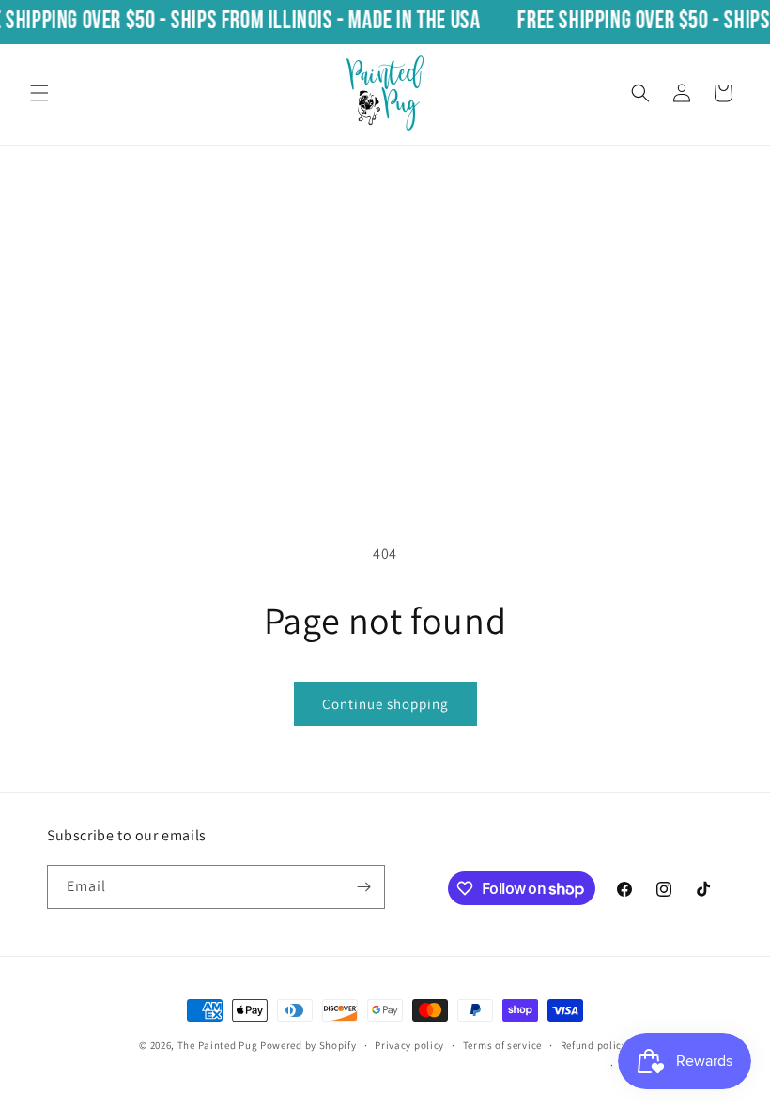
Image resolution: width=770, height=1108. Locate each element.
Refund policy (594, 1045)
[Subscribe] (363, 887)
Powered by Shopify (308, 1045)
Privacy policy (409, 1045)
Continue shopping (385, 704)
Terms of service (502, 1045)
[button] (39, 93)
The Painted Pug (217, 1045)
